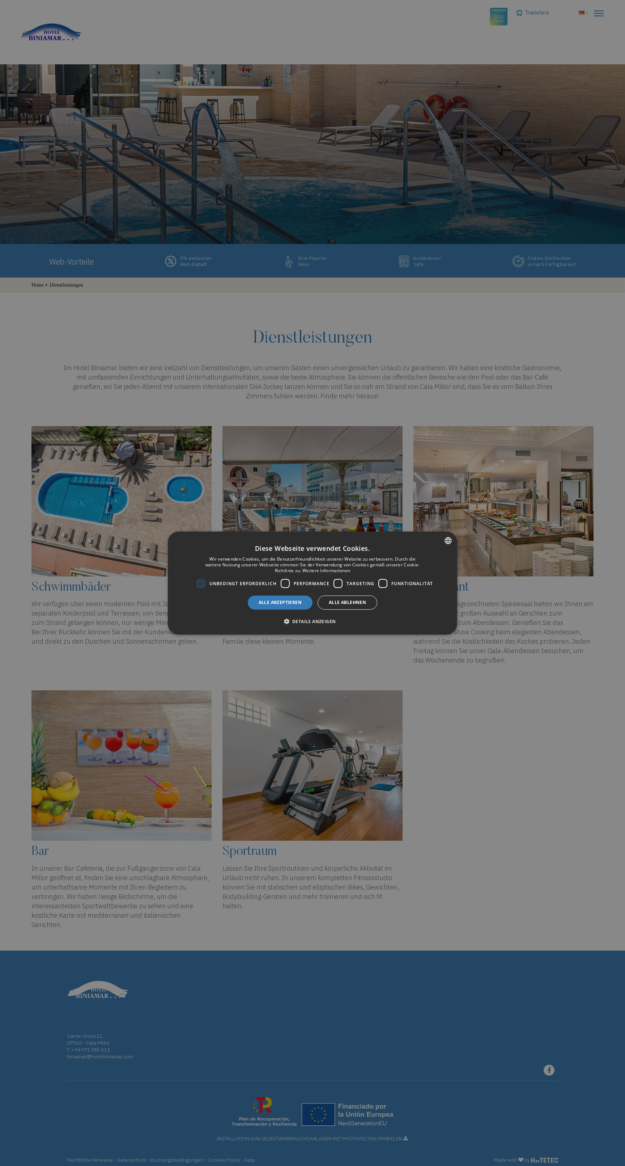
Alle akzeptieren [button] (280, 602)
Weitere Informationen (326, 570)
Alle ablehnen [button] (347, 602)
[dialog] (312, 583)
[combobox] (448, 540)
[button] (312, 621)
